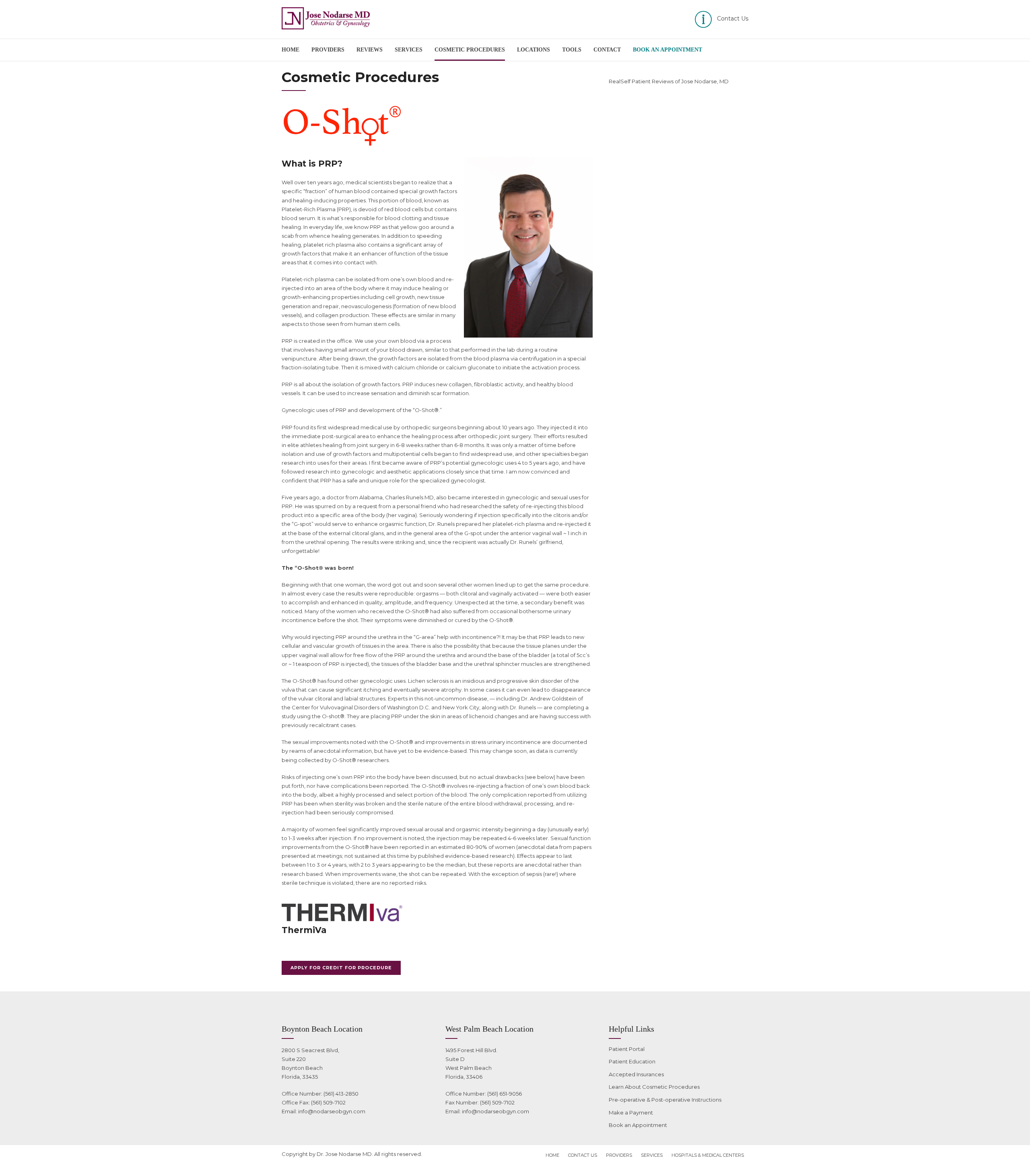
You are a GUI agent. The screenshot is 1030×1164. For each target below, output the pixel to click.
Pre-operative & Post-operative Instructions (665, 1099)
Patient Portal (627, 1049)
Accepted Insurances (636, 1074)
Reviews (369, 50)
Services (408, 50)
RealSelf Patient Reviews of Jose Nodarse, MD (669, 81)
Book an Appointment (638, 1125)
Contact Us (582, 1155)
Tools (571, 50)
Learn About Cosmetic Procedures (654, 1087)
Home (290, 50)
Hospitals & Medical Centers (708, 1155)
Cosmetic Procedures (470, 50)
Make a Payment (631, 1112)
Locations (533, 50)
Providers (327, 50)
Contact (607, 50)
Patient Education (632, 1061)
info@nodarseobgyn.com (331, 1111)
